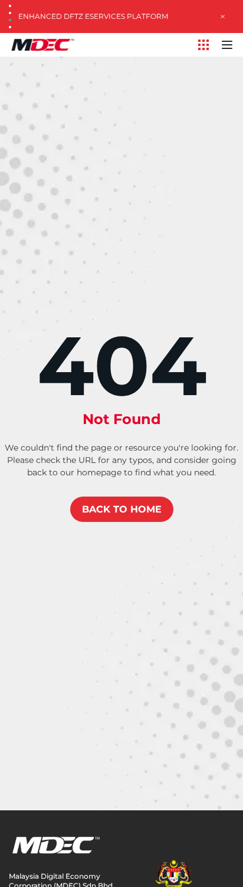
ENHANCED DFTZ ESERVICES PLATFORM (93, 16)
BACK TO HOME (122, 509)
